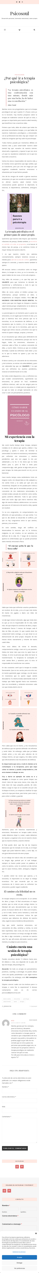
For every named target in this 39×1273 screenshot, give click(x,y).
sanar (15, 1001)
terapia (22, 1001)
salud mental (7, 1001)
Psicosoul (19, 13)
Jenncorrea (7, 1006)
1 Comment (33, 1006)
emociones (17, 999)
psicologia (26, 999)
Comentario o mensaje (12, 1224)
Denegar (19, 1263)
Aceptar (19, 1257)
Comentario (6, 1117)
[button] (36, 1233)
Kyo (12, 1021)
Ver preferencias (19, 1268)
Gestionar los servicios (19, 1252)
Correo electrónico (9, 1097)
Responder (33, 1020)
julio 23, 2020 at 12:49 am (18, 1023)
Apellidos (23, 1212)
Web (3, 1107)
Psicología (19, 75)
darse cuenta (7, 999)
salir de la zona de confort (20, 260)
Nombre (5, 1087)
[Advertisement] (19, 50)
